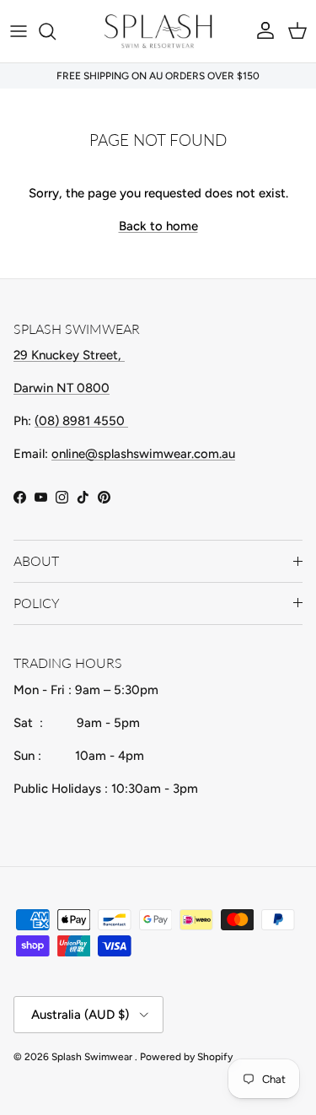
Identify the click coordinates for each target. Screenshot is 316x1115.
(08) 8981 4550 (81, 420)
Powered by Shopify (186, 1057)
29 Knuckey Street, (69, 355)
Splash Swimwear (93, 1057)
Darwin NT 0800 (61, 388)
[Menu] (18, 31)
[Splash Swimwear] (158, 31)
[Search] (55, 31)
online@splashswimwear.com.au (143, 453)
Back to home (158, 226)
